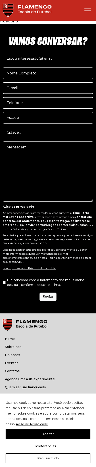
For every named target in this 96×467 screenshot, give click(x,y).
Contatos (12, 371)
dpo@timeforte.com (16, 257)
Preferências (45, 446)
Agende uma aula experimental (30, 379)
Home (10, 339)
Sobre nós (13, 347)
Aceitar (48, 434)
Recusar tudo (48, 458)
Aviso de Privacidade (32, 424)
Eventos (11, 363)
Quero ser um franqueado (25, 387)
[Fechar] (91, 397)
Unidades (12, 355)
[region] (48, 430)
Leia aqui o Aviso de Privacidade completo (29, 268)
